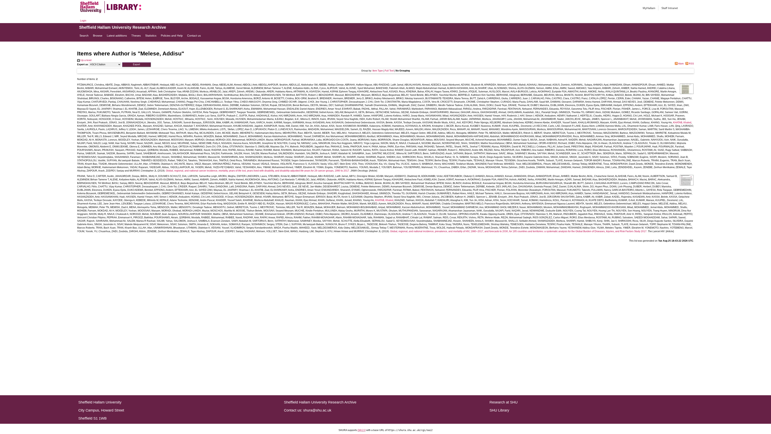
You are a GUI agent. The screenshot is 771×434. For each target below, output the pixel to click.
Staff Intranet (669, 8)
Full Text (389, 70)
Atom (681, 63)
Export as (82, 64)
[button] (136, 64)
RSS (691, 63)
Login (83, 20)
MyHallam (649, 8)
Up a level (86, 60)
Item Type (377, 70)
